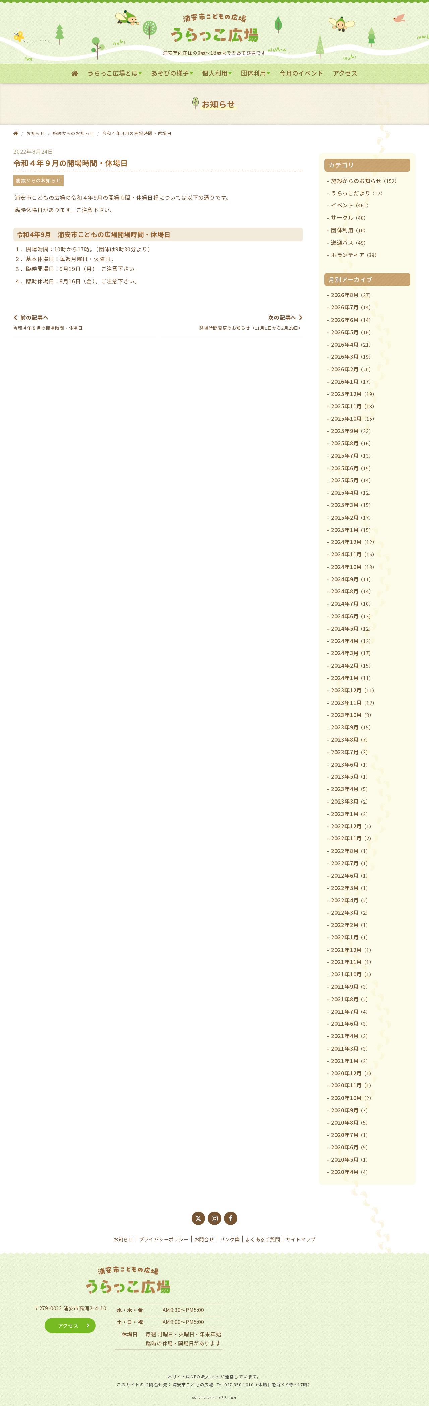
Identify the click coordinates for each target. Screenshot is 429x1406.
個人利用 (215, 72)
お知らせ (123, 1239)
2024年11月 (354, 554)
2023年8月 (351, 739)
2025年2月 (352, 517)
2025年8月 (352, 443)
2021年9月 (351, 986)
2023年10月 (352, 715)
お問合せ (204, 1239)
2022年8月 (351, 850)
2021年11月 (352, 962)
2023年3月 (351, 801)
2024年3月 (352, 653)
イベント (351, 205)
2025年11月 (354, 406)
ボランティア (355, 255)
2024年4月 (352, 641)
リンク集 (230, 1239)
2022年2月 (351, 925)
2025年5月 (352, 480)
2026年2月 (352, 369)
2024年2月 (352, 665)
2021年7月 (351, 1011)
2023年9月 (352, 727)
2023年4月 (351, 789)
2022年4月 (351, 900)
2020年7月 (351, 1135)
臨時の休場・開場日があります (183, 1343)
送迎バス (350, 242)
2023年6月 (351, 764)
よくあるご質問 (262, 1239)
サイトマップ (301, 1239)
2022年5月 (351, 888)
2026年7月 (352, 307)
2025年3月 (352, 505)
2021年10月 (352, 974)
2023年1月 (351, 814)
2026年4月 (352, 344)
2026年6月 (352, 320)
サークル (350, 217)
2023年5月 (351, 776)
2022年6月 (351, 875)
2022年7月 (351, 863)
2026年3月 (352, 356)
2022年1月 (351, 937)
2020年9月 (351, 1110)
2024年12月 (354, 542)
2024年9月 (352, 579)
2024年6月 (352, 616)
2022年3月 (351, 912)
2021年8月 (351, 999)
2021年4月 (351, 1036)
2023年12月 (354, 690)
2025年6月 (352, 468)
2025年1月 (352, 530)
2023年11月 (354, 702)
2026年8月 (352, 295)
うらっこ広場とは (112, 72)
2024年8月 (352, 591)
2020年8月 (351, 1122)
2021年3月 (351, 1048)
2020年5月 (351, 1159)
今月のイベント (302, 72)
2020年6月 (351, 1147)
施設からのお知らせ (73, 133)
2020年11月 (352, 1085)
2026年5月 (352, 332)
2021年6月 (351, 1023)
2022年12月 (352, 826)
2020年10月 (352, 1098)
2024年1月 (352, 678)
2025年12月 (354, 394)
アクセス (345, 72)
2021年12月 (352, 950)
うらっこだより (358, 193)
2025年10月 (354, 418)
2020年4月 (351, 1172)
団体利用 (253, 72)
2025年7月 (352, 455)
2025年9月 (352, 431)
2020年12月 (352, 1073)
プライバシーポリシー (164, 1239)
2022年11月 (352, 838)
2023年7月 (351, 752)
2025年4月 (352, 492)
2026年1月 (352, 381)
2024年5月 (352, 628)
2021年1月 (351, 1061)
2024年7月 (352, 603)
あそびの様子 (170, 72)
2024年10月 (354, 567)
